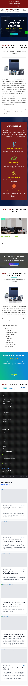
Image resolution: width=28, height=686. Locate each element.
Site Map (4, 446)
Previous (2, 29)
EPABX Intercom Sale (7, 399)
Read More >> (5, 243)
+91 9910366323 (14, 34)
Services (4, 439)
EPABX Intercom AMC (7, 403)
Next (26, 29)
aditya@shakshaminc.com (15, 3)
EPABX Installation (6, 401)
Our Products (5, 437)
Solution (4, 441)
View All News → (5, 484)
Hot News (23, 505)
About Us (4, 434)
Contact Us (5, 443)
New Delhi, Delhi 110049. (9, 456)
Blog (3, 448)
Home (4, 432)
